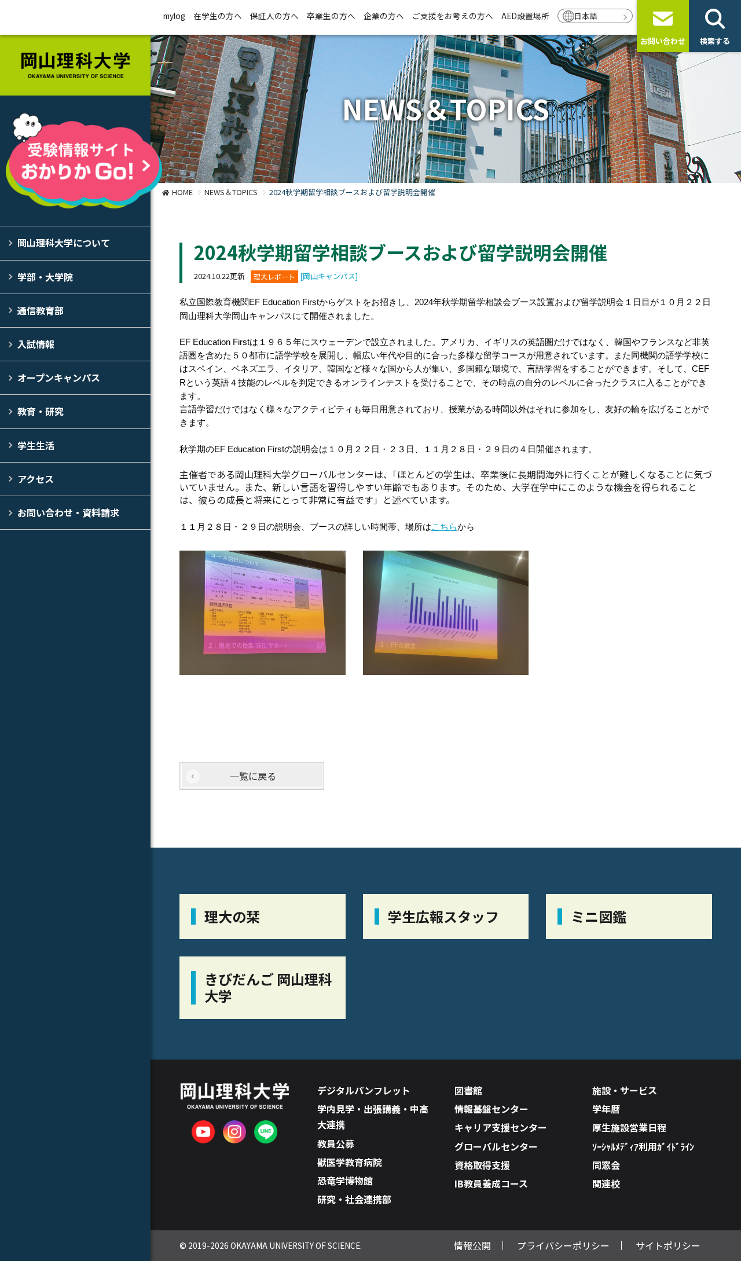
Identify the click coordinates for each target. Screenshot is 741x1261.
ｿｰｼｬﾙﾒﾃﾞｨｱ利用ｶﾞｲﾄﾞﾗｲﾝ (643, 1146)
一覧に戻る (253, 776)
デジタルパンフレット (363, 1090)
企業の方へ (384, 15)
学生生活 (35, 445)
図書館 (468, 1090)
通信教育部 (40, 310)
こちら (444, 526)
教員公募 (335, 1143)
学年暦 (606, 1109)
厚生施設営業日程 (629, 1127)
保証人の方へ (274, 15)
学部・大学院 (45, 277)
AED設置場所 (525, 15)
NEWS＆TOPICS (231, 191)
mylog (174, 15)
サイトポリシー (668, 1245)
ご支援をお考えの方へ (452, 15)
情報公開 (472, 1245)
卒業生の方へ (331, 15)
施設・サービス (624, 1090)
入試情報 (35, 344)
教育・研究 (40, 411)
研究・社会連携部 (354, 1199)
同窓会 (606, 1165)
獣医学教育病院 (349, 1162)
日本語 (586, 15)
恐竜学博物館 (345, 1180)
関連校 (606, 1183)
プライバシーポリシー (563, 1245)
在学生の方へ (217, 15)
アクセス (35, 479)
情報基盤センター (491, 1109)
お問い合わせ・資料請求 (68, 512)
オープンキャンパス (58, 377)
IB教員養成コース (491, 1183)
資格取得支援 (482, 1165)
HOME (182, 191)
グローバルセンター (496, 1146)
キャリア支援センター (500, 1127)
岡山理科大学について (63, 243)
